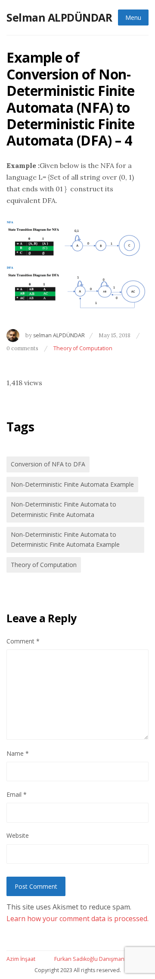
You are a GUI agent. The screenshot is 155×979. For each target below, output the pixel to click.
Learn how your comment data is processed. (77, 918)
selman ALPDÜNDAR (59, 335)
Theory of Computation (82, 348)
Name (17, 753)
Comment (23, 641)
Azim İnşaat (20, 959)
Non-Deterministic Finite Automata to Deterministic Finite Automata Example (65, 539)
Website (17, 835)
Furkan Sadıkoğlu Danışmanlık (92, 959)
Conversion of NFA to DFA (48, 464)
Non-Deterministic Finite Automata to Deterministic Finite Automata (63, 509)
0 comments (23, 348)
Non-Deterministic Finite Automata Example (72, 484)
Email (16, 794)
